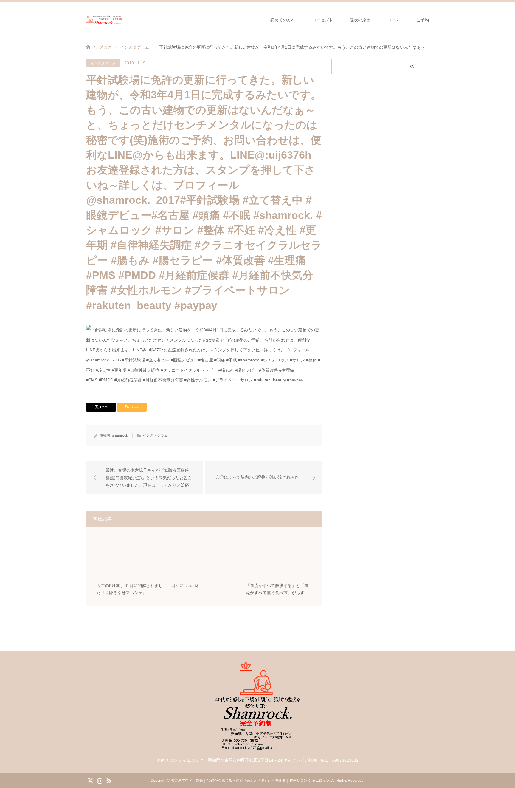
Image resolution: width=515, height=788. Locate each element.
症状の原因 (360, 20)
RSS (108, 780)
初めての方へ (282, 20)
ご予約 (422, 20)
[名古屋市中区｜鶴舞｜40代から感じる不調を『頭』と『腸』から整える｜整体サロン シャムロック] (104, 20)
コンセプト (322, 20)
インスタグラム (103, 63)
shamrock (120, 435)
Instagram (99, 780)
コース (393, 20)
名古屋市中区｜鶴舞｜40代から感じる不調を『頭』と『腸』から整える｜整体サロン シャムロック (250, 780)
